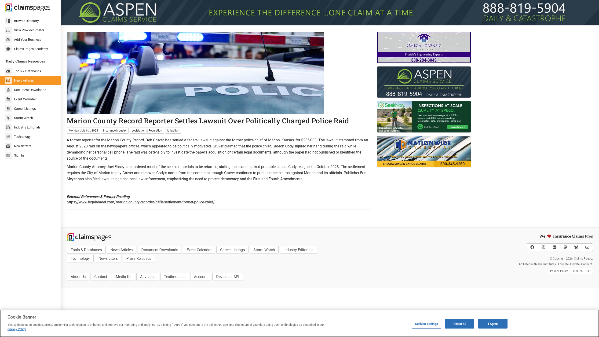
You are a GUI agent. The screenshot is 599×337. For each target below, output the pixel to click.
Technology (22, 137)
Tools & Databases (27, 71)
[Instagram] (543, 247)
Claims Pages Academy (31, 49)
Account (201, 277)
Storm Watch (23, 118)
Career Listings (25, 108)
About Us (78, 277)
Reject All (459, 323)
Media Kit (123, 277)
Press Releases (138, 258)
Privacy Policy (559, 271)
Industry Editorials (27, 127)
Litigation (173, 130)
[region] (299, 323)
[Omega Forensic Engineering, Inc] (463, 47)
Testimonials (174, 277)
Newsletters (22, 146)
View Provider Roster (29, 30)
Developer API (227, 277)
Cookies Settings (426, 323)
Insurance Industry (115, 130)
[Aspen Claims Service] (330, 12)
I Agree (493, 323)
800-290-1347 (582, 271)
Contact (100, 277)
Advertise (147, 277)
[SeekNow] (463, 116)
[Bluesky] (576, 247)
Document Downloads (30, 90)
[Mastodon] (565, 247)
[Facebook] (532, 247)
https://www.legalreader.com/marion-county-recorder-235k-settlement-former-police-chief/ (141, 202)
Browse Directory (26, 21)
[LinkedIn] (554, 247)
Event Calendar (25, 99)
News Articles (24, 80)
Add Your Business (27, 39)
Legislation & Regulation (147, 130)
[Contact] (587, 247)
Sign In (19, 155)
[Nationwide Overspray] (463, 151)
